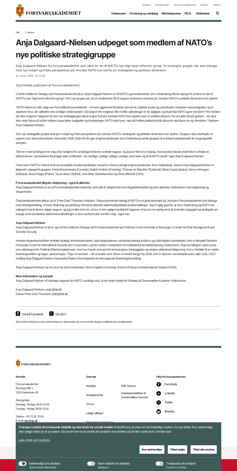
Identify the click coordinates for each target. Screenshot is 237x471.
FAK (18, 32)
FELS (187, 13)
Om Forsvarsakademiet (185, 5)
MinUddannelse (171, 13)
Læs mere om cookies (34, 440)
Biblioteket (202, 13)
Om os (90, 404)
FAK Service (128, 385)
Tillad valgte (177, 449)
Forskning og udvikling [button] (144, 13)
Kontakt (203, 5)
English (216, 5)
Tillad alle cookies (203, 449)
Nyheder (146, 5)
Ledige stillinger (94, 413)
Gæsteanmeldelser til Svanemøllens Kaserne (134, 395)
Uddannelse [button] (118, 13)
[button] (217, 15)
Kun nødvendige (152, 449)
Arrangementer (162, 5)
